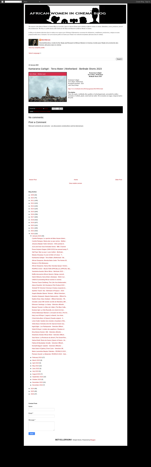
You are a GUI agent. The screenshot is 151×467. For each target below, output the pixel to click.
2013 (32, 206)
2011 (32, 200)
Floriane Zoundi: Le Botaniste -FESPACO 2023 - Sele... (49, 354)
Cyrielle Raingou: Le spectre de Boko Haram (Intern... (49, 238)
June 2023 (36, 368)
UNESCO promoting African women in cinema (46, 279)
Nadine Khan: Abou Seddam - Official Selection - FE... (49, 299)
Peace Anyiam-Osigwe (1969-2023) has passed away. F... (50, 249)
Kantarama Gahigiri (45, 111)
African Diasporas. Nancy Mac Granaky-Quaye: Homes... (50, 266)
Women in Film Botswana (40, 263)
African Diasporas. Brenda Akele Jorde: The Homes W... (49, 260)
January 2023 (37, 236)
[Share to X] (57, 109)
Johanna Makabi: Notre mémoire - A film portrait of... (48, 244)
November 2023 (37, 382)
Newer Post (33, 180)
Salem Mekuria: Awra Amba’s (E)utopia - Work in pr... (48, 277)
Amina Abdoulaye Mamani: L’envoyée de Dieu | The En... (50, 313)
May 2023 (35, 366)
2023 (32, 233)
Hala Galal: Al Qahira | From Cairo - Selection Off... (48, 348)
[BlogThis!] (55, 109)
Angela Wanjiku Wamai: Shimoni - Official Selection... (49, 293)
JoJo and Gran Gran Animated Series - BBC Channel (49, 247)
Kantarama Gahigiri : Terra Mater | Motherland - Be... (48, 257)
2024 (32, 388)
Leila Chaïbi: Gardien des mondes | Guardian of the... (49, 321)
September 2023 (37, 377)
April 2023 (35, 363)
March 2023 (36, 360)
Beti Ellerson (46, 40)
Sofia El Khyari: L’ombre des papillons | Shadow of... (48, 329)
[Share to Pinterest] (62, 109)
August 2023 (36, 374)
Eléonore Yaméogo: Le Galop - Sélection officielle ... (48, 304)
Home (76, 180)
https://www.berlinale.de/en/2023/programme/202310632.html (85, 89)
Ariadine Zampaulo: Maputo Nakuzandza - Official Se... (49, 296)
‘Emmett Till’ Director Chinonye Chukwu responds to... (49, 288)
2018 (32, 220)
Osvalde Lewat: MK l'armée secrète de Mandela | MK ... (49, 302)
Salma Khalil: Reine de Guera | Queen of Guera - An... (49, 340)
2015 (32, 211)
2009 (32, 195)
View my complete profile (37, 48)
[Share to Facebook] (59, 109)
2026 (32, 394)
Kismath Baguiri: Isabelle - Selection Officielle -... (47, 346)
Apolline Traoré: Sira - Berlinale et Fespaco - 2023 (48, 291)
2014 (32, 209)
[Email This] (53, 109)
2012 (32, 203)
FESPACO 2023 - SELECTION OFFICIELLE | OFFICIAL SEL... (51, 269)
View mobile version (75, 183)
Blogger (92, 440)
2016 (32, 214)
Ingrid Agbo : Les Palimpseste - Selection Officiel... (48, 326)
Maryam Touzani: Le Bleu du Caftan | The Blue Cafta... (49, 307)
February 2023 (37, 357)
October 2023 (36, 379)
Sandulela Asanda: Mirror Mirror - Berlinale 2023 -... (48, 271)
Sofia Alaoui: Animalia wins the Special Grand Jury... (48, 324)
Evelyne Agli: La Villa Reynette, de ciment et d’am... (48, 310)
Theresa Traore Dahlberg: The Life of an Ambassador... (49, 282)
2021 (32, 228)
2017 (32, 217)
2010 (32, 198)
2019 (32, 222)
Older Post (118, 180)
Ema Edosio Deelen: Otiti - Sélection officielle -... (47, 332)
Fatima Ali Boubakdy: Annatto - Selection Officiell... (48, 343)
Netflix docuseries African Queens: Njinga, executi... (48, 274)
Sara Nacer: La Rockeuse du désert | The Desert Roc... (49, 337)
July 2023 (35, 371)
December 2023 (37, 385)
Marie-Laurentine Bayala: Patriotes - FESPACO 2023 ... (49, 351)
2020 (32, 225)
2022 (32, 231)
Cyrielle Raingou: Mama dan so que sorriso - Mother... (49, 241)
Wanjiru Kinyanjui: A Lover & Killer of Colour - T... (47, 255)
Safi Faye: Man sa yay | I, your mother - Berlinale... (48, 252)
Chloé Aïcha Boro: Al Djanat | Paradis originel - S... (48, 318)
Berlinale (36, 111)
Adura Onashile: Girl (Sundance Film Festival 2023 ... (49, 285)
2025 (32, 391)
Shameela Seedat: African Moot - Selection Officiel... (48, 335)
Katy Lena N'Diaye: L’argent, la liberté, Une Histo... (48, 315)
